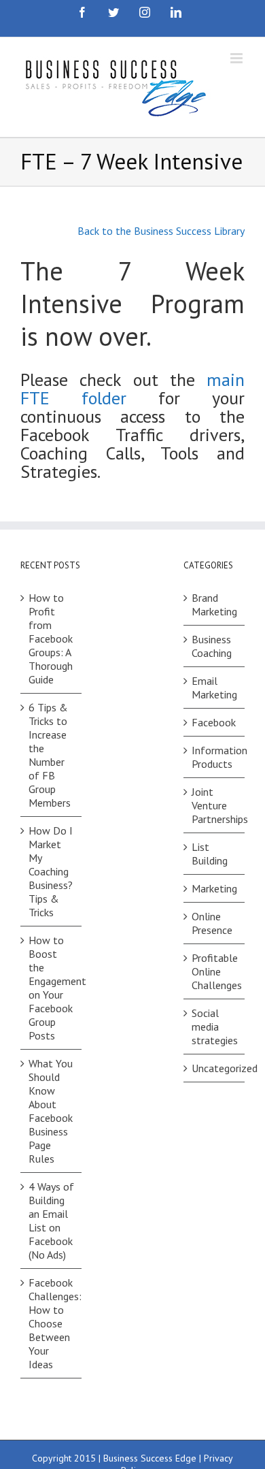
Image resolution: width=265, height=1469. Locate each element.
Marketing (214, 888)
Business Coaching (212, 646)
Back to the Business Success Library (161, 231)
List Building (210, 853)
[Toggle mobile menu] (237, 58)
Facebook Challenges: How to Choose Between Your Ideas (52, 1323)
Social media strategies (215, 1026)
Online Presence (212, 923)
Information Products (215, 757)
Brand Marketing (214, 604)
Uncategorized (215, 1068)
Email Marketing (214, 687)
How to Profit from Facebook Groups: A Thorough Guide (51, 638)
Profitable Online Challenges (215, 971)
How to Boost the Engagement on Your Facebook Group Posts (52, 987)
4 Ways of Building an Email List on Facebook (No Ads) (51, 1220)
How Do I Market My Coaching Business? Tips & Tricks (51, 871)
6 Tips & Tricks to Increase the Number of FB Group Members (50, 754)
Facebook (214, 722)
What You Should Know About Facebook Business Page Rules (51, 1110)
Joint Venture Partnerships (215, 805)
